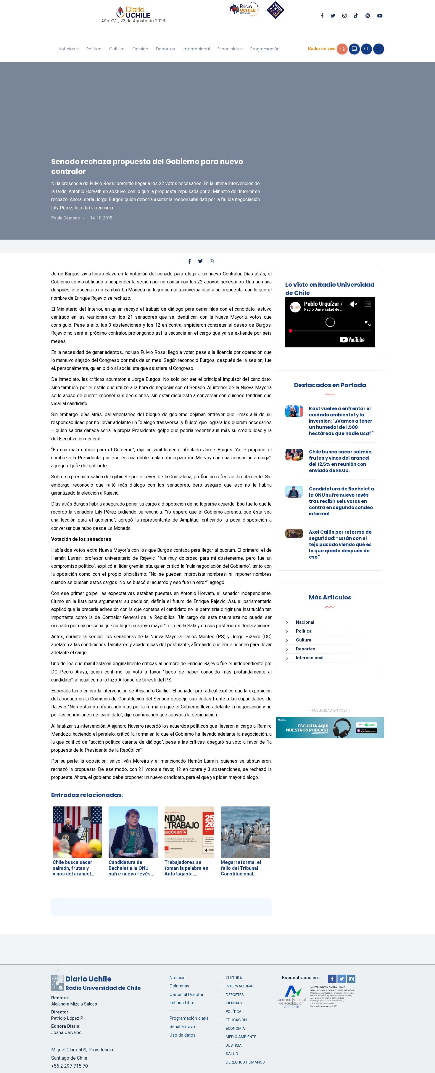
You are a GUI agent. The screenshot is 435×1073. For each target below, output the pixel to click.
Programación (265, 49)
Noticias (67, 49)
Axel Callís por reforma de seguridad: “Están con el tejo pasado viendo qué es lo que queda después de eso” (340, 544)
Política (94, 49)
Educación (236, 1020)
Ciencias (234, 1003)
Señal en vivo (182, 1026)
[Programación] (354, 49)
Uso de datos (183, 1035)
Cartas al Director (187, 994)
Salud (232, 1053)
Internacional (196, 49)
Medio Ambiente (241, 1036)
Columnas (179, 986)
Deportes (165, 49)
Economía (235, 1028)
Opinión (140, 49)
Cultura (117, 49)
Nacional (305, 622)
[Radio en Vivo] (342, 49)
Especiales (228, 49)
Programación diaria (189, 1018)
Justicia (234, 1045)
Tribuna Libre (182, 1002)
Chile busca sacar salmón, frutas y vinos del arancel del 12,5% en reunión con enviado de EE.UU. (341, 461)
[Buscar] (366, 49)
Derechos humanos (245, 1062)
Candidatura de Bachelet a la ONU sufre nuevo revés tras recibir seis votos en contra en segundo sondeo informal (341, 501)
